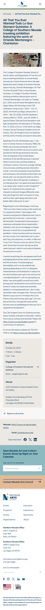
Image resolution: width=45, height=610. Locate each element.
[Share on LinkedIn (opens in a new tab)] (35, 439)
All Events (7, 13)
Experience (29, 510)
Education (28, 505)
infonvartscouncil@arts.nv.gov (15, 559)
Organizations (9, 519)
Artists (6, 505)
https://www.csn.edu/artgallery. (26, 332)
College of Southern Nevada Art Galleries (19, 368)
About (26, 519)
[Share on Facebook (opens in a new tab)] (25, 439)
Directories (28, 514)
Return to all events (15, 413)
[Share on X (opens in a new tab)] (30, 439)
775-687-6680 (9, 562)
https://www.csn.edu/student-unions (18, 321)
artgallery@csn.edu (20, 373)
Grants (6, 514)
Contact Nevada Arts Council (18, 482)
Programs (7, 510)
